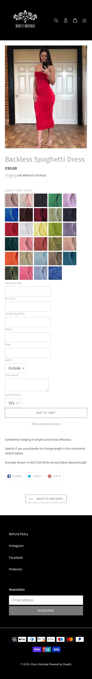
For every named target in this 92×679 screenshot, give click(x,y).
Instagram (16, 545)
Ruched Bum (13, 395)
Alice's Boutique (39, 664)
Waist (8, 329)
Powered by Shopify (60, 664)
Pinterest (15, 569)
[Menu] (84, 20)
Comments (12, 375)
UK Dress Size (13, 283)
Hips (7, 344)
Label (8, 360)
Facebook (16, 557)
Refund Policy (18, 534)
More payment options (46, 423)
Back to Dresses (49, 498)
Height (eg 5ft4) (14, 314)
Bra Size (10, 298)
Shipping (10, 175)
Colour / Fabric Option (18, 190)
